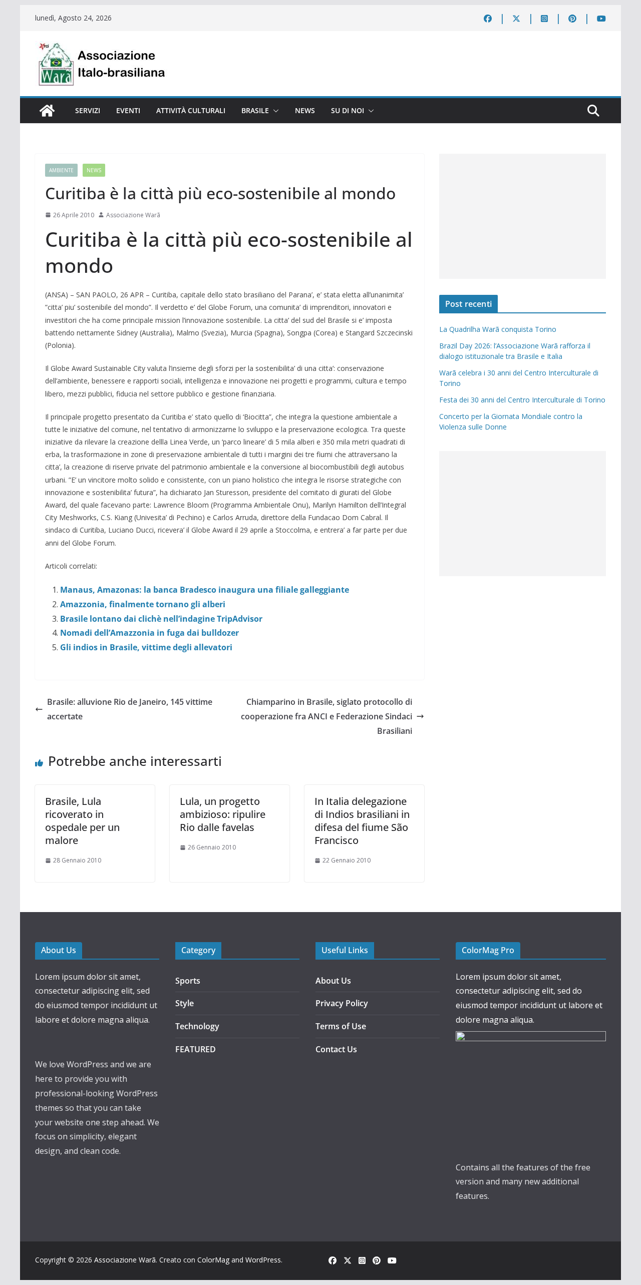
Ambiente (61, 170)
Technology (197, 1026)
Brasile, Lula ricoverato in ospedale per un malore (82, 820)
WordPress (263, 1259)
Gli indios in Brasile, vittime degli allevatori (146, 647)
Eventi (128, 110)
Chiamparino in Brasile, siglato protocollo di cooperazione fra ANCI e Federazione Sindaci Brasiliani (326, 716)
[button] (274, 111)
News (305, 110)
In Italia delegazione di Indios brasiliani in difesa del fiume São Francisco (362, 820)
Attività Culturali (190, 110)
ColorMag (213, 1259)
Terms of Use (340, 1026)
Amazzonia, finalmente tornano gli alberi (142, 604)
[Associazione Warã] (47, 111)
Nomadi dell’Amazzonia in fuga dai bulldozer (149, 632)
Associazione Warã (133, 215)
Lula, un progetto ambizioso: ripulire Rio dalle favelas (222, 814)
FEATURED (195, 1049)
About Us (333, 980)
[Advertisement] (522, 216)
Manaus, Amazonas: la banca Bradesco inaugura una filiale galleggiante (204, 589)
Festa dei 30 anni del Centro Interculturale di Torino (522, 399)
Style (184, 1003)
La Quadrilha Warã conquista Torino (497, 329)
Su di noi (347, 110)
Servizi (87, 110)
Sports (187, 980)
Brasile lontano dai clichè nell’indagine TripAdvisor (161, 618)
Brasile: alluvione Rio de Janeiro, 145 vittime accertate (129, 709)
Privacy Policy (341, 1003)
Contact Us (336, 1049)
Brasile (255, 110)
